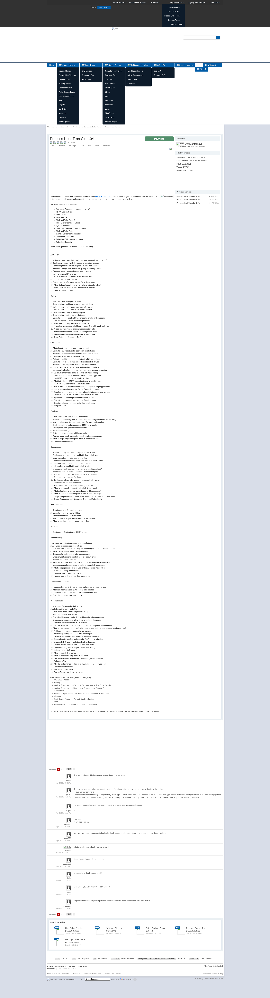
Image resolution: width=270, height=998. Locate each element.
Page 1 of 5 (52, 769)
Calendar (62, 117)
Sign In (93, 7)
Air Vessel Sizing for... (115, 928)
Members (62, 113)
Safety (107, 96)
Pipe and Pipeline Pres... (197, 928)
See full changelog (83, 677)
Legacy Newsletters (196, 2)
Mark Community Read (67, 979)
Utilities (107, 92)
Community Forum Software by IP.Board (209, 979)
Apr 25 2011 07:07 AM (63, 827)
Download (159, 139)
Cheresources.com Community (58, 974)
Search (189, 65)
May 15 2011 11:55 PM (63, 880)
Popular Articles (174, 12)
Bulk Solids (109, 101)
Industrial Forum (65, 71)
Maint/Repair (109, 88)
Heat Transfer (110, 84)
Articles (117, 65)
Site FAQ (157, 71)
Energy (107, 109)
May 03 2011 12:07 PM (63, 853)
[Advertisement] (190, 179)
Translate (128, 979)
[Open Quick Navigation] (220, 65)
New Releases (174, 7)
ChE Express (87, 71)
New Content (210, 65)
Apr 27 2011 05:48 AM (63, 841)
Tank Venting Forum (66, 96)
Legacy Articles (177, 2)
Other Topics (109, 113)
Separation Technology (113, 71)
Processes (109, 105)
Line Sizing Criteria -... (75, 928)
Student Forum (64, 79)
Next (69, 769)
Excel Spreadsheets (135, 71)
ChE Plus (131, 84)
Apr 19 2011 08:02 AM (63, 783)
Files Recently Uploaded (213, 966)
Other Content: (118, 2)
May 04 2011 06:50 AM (63, 867)
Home (51, 65)
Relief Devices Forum (67, 92)
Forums (71, 65)
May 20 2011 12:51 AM (63, 894)
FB (204, 69)
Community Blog (88, 75)
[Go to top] (135, 979)
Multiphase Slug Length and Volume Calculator (156, 959)
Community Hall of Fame (92, 974)
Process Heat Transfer (67, 75)
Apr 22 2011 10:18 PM (63, 813)
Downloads (76, 974)
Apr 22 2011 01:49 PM (63, 797)
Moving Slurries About (75, 940)
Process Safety (177, 24)
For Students (109, 117)
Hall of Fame (132, 79)
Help (80, 979)
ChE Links (154, 2)
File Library (144, 65)
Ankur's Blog (86, 79)
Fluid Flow (108, 79)
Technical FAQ (159, 75)
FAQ (162, 65)
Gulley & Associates (103, 196)
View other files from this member (191, 147)
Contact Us (215, 2)
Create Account (104, 7)
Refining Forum (65, 84)
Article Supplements (135, 75)
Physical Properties (112, 122)
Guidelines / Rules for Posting (213, 974)
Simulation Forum (65, 88)
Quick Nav (63, 109)
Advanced (221, 37)
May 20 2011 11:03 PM (63, 908)
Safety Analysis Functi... (156, 928)
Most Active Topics (137, 2)
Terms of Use (136, 711)
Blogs (92, 65)
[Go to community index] (115, 28)
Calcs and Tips (110, 75)
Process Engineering (172, 16)
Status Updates (64, 122)
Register (62, 105)
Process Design (174, 20)
